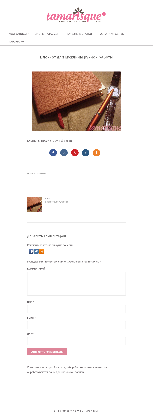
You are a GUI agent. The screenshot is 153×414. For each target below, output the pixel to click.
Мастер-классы (46, 33)
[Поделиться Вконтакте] (64, 152)
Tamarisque (91, 410)
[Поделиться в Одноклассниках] (96, 152)
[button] (31, 252)
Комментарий (36, 268)
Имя (30, 302)
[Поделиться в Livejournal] (85, 152)
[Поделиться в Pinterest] (75, 152)
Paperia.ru (16, 41)
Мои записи (18, 33)
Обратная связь (112, 33)
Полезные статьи (79, 33)
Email (31, 318)
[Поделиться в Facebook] (53, 152)
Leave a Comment (36, 173)
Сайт (30, 334)
